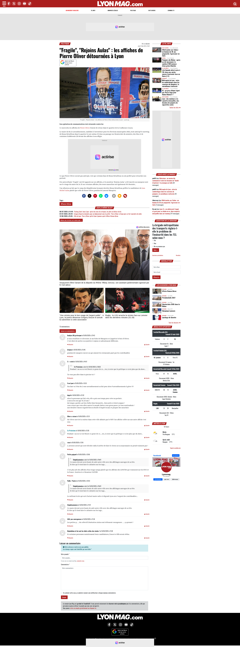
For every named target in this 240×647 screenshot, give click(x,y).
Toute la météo (174, 448)
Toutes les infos (174, 107)
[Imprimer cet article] (114, 196)
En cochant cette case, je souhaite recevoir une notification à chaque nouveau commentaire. (89, 593)
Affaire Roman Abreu (169, 291)
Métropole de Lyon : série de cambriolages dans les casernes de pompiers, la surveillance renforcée (170, 83)
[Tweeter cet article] (89, 196)
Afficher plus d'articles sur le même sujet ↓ (71, 220)
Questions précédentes (157, 255)
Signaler (147, 344)
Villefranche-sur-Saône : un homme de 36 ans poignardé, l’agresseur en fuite (170, 53)
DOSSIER (164, 289)
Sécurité (164, 78)
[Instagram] (18, 3)
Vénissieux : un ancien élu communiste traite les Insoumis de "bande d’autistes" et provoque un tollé (165, 180)
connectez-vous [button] (80, 561)
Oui (155, 240)
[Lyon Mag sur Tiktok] (131, 626)
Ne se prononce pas (159, 246)
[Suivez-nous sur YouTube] (125, 626)
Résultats (178, 255)
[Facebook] (8, 3)
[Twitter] (13, 3)
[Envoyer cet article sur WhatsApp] (101, 196)
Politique (133, 10)
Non (155, 243)
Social (164, 58)
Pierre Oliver (85, 128)
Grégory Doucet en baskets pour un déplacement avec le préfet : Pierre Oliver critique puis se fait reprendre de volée (108, 214)
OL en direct (165, 68)
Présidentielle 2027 (168, 297)
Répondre (70, 344)
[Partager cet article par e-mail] (119, 196)
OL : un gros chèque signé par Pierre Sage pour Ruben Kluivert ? (171, 92)
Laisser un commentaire (68, 331)
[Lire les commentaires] (125, 196)
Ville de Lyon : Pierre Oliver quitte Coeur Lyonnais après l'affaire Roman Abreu (96, 216)
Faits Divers (151, 10)
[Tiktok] (29, 3)
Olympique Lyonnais (168, 311)
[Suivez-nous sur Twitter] (114, 626)
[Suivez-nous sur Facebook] (166, 467)
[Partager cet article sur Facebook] (84, 196)
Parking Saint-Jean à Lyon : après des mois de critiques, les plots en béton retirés (97, 211)
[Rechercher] (234, 4)
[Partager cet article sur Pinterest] (95, 196)
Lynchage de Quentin (169, 317)
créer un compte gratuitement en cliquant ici (83, 608)
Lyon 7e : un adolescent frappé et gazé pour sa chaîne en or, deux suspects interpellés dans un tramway (166, 211)
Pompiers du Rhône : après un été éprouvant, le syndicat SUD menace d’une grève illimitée (171, 63)
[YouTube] (24, 3)
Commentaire (65, 564)
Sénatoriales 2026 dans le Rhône (171, 305)
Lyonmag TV (171, 10)
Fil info (93, 10)
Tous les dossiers (174, 323)
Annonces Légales (113, 10)
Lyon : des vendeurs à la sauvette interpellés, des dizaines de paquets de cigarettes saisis (170, 101)
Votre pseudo (65, 554)
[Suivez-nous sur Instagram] (120, 626)
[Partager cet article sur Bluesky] (106, 196)
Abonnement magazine (72, 10)
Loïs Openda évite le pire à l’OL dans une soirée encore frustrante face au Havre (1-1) (171, 73)
